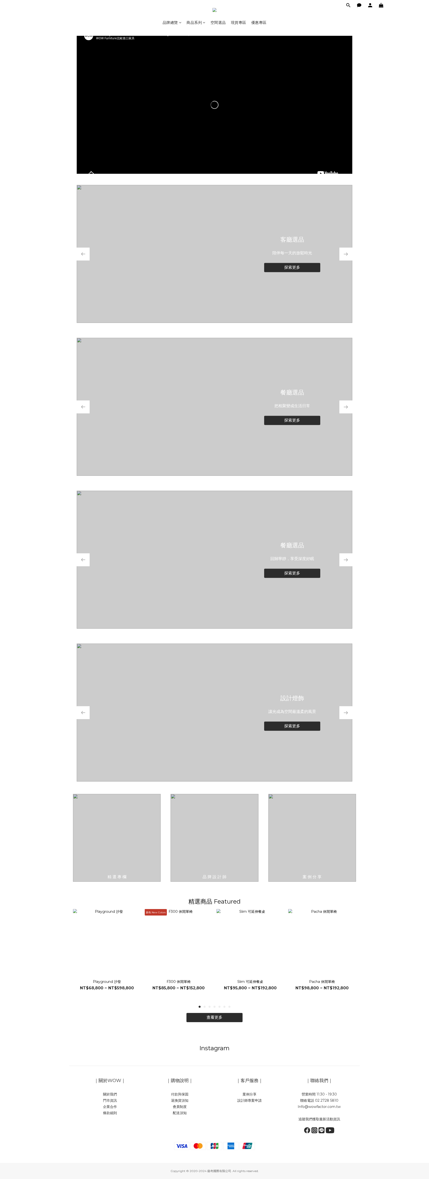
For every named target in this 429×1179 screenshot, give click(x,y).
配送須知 (180, 1113)
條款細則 (110, 1113)
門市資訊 (110, 1100)
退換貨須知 (179, 1100)
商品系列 (194, 22)
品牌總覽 (170, 22)
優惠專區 (259, 22)
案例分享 (249, 1094)
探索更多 (292, 267)
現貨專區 (238, 22)
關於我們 (110, 1094)
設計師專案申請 (249, 1100)
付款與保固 (179, 1094)
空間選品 (218, 22)
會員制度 (180, 1106)
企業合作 (110, 1106)
